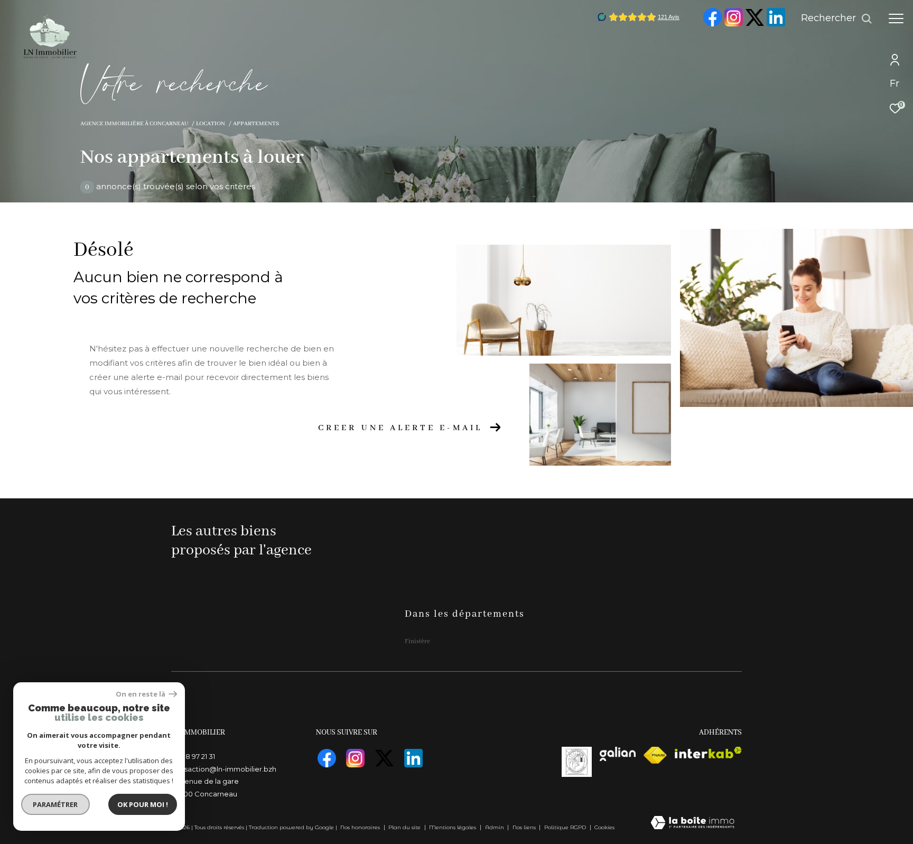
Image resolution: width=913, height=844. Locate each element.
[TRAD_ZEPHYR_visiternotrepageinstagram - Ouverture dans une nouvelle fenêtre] (733, 24)
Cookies (604, 827)
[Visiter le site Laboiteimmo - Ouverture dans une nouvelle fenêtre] (692, 824)
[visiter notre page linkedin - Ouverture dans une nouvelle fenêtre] (775, 24)
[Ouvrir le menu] (896, 18)
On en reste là (141, 694)
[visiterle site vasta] (577, 762)
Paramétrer (55, 804)
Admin (495, 827)
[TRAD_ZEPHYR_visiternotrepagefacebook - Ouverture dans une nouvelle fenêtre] (712, 24)
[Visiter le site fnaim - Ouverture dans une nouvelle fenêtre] (655, 755)
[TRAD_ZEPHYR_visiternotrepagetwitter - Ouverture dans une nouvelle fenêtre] (754, 24)
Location (210, 123)
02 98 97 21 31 (193, 756)
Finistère (417, 641)
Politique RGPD (565, 827)
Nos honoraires (360, 827)
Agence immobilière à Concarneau (134, 123)
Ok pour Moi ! (142, 804)
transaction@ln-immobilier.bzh (223, 769)
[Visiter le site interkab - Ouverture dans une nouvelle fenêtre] (708, 752)
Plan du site (405, 827)
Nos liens (525, 827)
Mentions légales (453, 827)
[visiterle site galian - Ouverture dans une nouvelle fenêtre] (618, 754)
